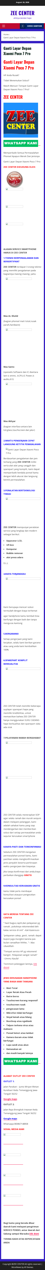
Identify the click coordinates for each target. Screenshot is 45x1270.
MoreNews (16, 1267)
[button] (3, 26)
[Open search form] (17, 26)
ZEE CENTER (22, 13)
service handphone (34, 26)
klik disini (34, 1233)
